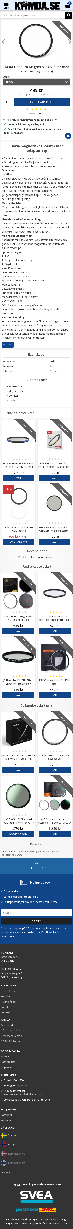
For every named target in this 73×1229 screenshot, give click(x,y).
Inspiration (7, 1067)
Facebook (6, 1115)
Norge (11, 1144)
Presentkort (7, 1012)
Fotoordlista (8, 1061)
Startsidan (7, 851)
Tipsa (8, 344)
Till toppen (36, 868)
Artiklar (5, 1056)
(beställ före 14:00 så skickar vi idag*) (22, 1094)
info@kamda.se (10, 956)
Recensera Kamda (11, 1036)
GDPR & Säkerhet (11, 1041)
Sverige (12, 1135)
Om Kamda (7, 1025)
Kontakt (5, 1007)
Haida (41, 113)
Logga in (6, 1172)
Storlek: (7, 76)
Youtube (6, 1120)
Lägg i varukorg (42, 102)
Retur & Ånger (8, 1001)
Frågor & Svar (8, 990)
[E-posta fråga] (68, 136)
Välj (18, 478)
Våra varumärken (11, 1030)
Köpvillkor (6, 996)
